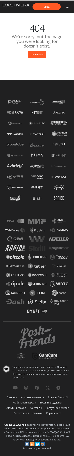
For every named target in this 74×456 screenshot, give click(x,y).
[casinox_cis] (26, 387)
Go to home (37, 54)
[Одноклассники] (32, 444)
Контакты (36, 408)
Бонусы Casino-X (58, 397)
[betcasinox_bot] (58, 387)
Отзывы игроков (16, 408)
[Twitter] (37, 444)
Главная (12, 397)
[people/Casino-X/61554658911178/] (36, 387)
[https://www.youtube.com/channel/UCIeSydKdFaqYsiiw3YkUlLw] (15, 387)
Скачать (38, 413)
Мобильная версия (24, 402)
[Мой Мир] (43, 444)
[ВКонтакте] (27, 444)
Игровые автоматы (32, 397)
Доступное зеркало (57, 408)
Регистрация (21, 413)
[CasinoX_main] (47, 387)
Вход (47, 6)
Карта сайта (53, 413)
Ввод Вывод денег (51, 402)
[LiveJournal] (48, 444)
